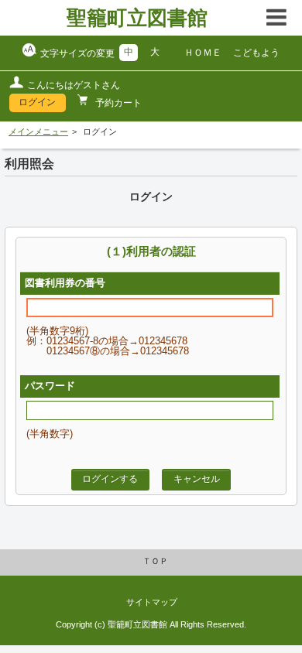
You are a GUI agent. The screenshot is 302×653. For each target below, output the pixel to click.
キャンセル (196, 479)
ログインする (110, 479)
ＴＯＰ (155, 561)
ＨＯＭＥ (202, 52)
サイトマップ (151, 602)
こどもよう (256, 52)
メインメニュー (38, 131)
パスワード (50, 386)
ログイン (37, 102)
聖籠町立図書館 (137, 18)
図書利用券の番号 (65, 283)
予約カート (117, 102)
